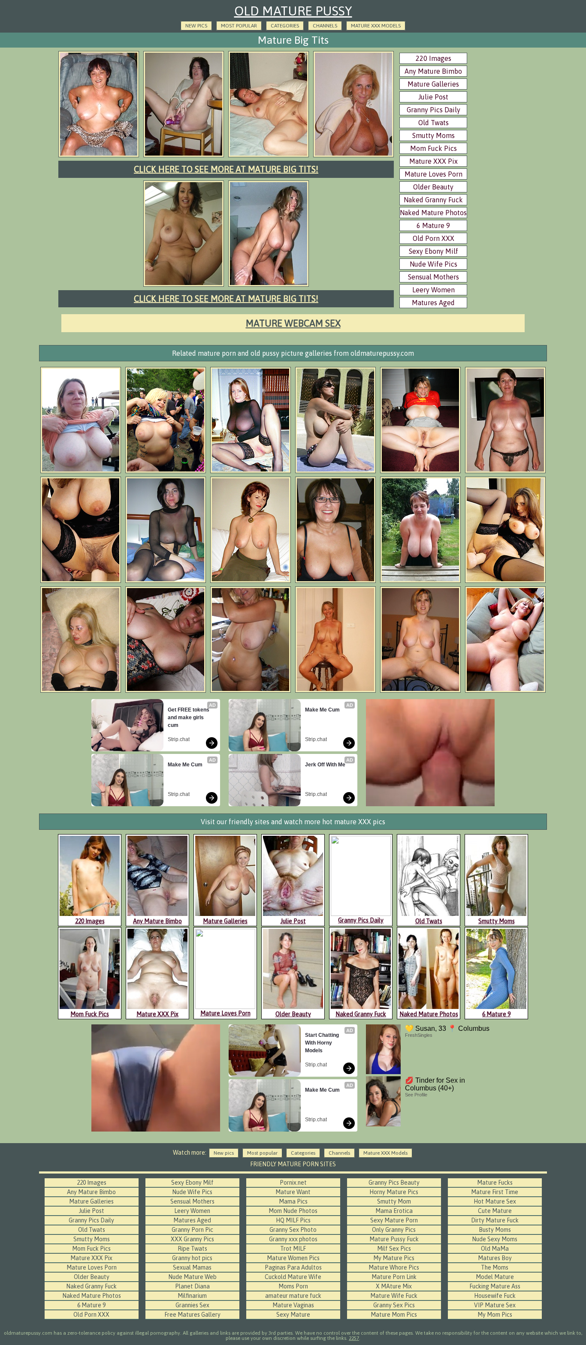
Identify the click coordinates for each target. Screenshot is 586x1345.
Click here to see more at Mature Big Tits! (226, 169)
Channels (325, 26)
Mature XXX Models (376, 26)
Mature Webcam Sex (293, 323)
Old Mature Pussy (293, 10)
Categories (285, 26)
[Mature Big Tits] (98, 156)
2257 (354, 1338)
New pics (196, 26)
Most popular (239, 26)
